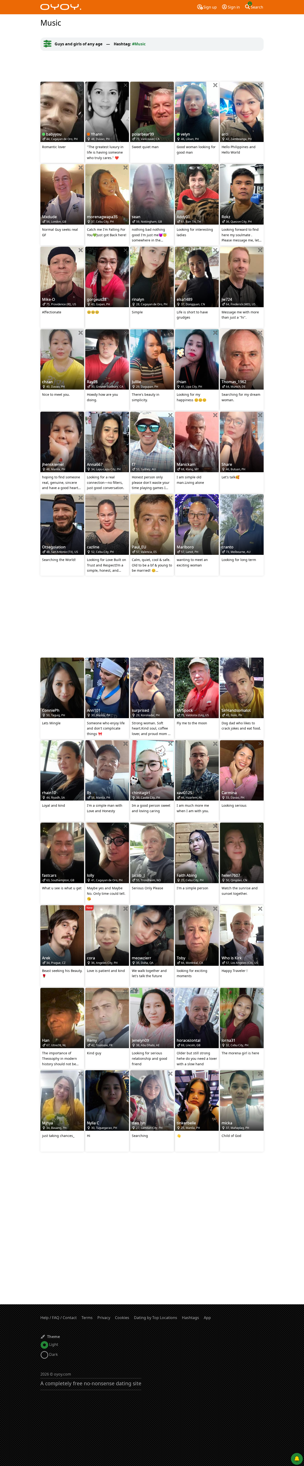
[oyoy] (60, 7)
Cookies (122, 1317)
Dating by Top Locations (155, 1317)
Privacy (103, 1317)
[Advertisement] (152, 66)
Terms (87, 1317)
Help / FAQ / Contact (58, 1317)
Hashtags (190, 1317)
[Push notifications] (297, 1459)
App (207, 1317)
